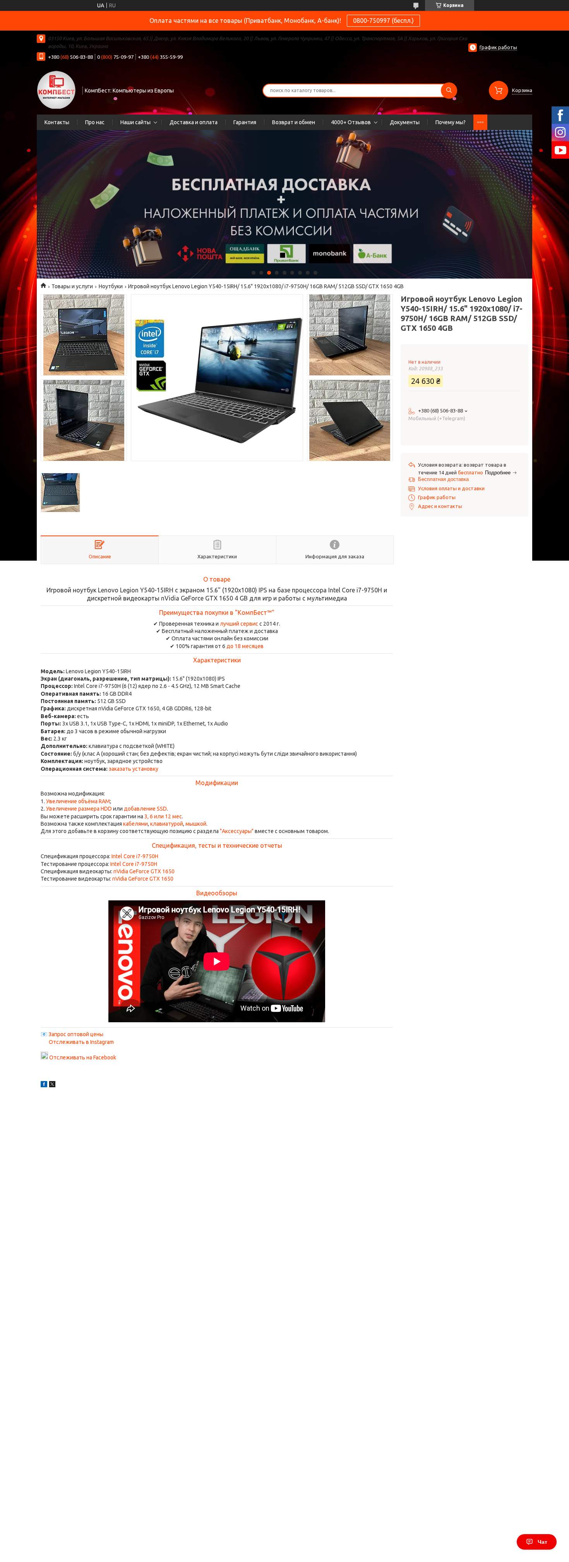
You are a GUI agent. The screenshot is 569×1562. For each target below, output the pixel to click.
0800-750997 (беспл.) (383, 20)
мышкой (195, 824)
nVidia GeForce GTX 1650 (144, 871)
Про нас (95, 122)
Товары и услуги (72, 286)
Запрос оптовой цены (75, 1034)
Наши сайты (135, 122)
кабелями (135, 824)
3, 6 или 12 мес (163, 816)
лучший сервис (239, 624)
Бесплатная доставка (443, 479)
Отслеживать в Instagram (81, 1042)
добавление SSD (145, 809)
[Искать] (449, 90)
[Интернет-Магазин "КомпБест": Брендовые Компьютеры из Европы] (56, 89)
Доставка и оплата (194, 122)
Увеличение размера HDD (79, 809)
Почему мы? (450, 122)
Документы (405, 122)
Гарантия (244, 122)
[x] (52, 1085)
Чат (542, 1542)
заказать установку (133, 769)
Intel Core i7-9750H (134, 856)
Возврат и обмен (293, 122)
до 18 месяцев (245, 646)
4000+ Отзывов (351, 122)
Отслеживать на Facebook (82, 1057)
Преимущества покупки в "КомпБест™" (216, 612)
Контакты (57, 122)
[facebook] (44, 1085)
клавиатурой (166, 824)
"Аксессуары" (237, 831)
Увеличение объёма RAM (78, 801)
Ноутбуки (111, 286)
